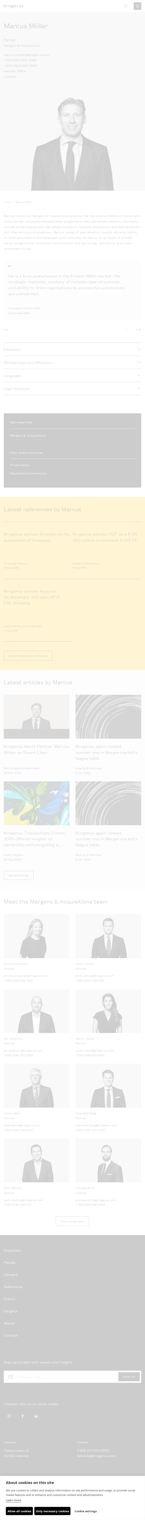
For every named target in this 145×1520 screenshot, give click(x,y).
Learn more (13, 1500)
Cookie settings (86, 1511)
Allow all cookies (19, 1511)
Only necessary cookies (52, 1511)
